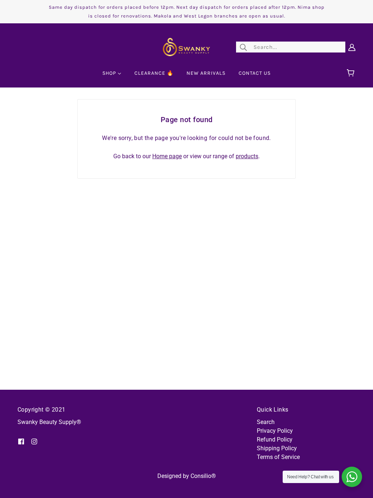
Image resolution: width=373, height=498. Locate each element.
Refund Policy (274, 439)
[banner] (186, 46)
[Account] (351, 47)
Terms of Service (278, 457)
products (247, 156)
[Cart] (351, 73)
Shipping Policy (277, 448)
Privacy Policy (275, 430)
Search (266, 422)
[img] (21, 441)
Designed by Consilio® (186, 475)
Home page (167, 156)
